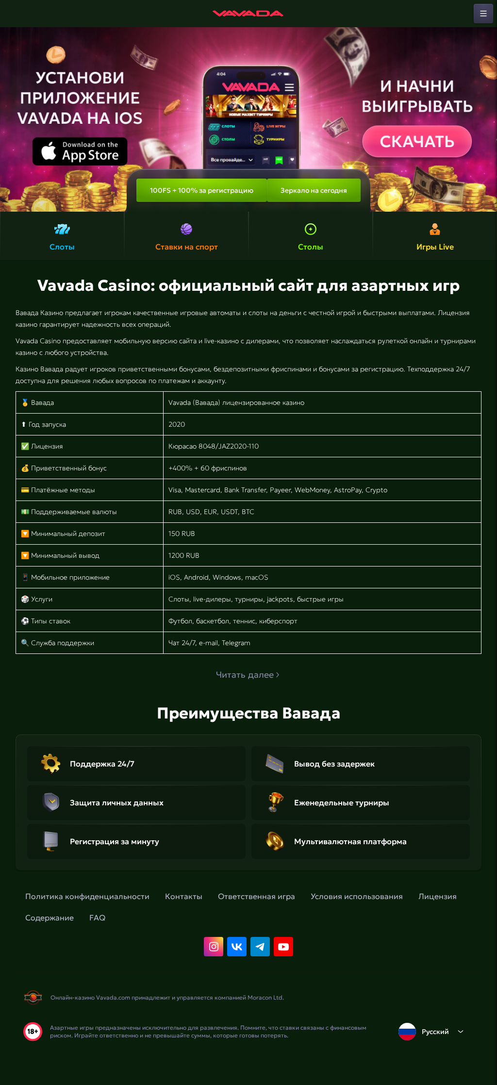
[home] (248, 13)
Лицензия (437, 896)
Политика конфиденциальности (87, 896)
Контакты (183, 896)
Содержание (49, 917)
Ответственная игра (256, 896)
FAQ (97, 917)
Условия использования (357, 896)
